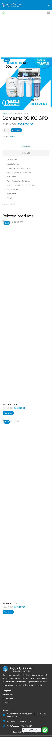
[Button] (5, 13)
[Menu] (49, 13)
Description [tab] (26, 146)
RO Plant (10, 113)
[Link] (12, 5)
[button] (8, 413)
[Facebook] (27, 732)
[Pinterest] (32, 732)
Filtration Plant (8, 695)
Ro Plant (6, 703)
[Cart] (49, 5)
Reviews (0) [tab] (26, 153)
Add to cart (16, 130)
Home (5, 113)
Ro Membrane (8, 699)
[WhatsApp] (36, 732)
